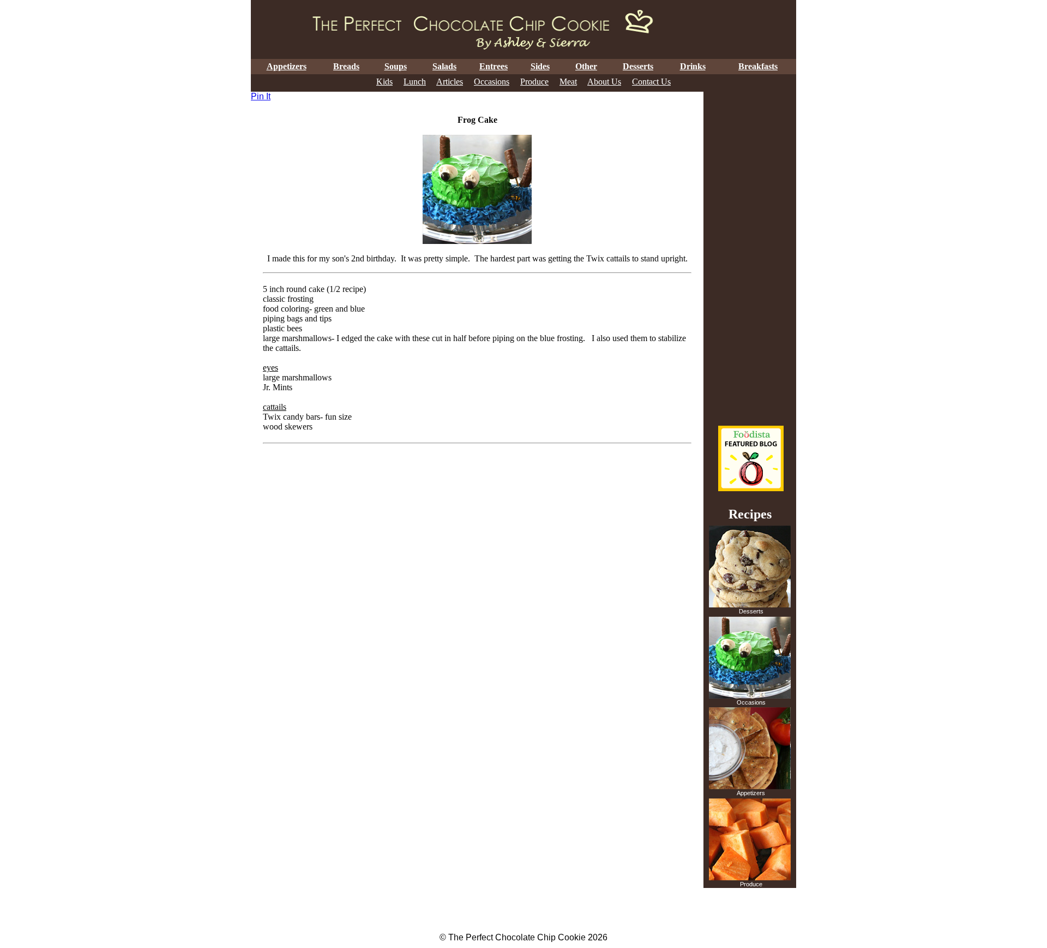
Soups (395, 66)
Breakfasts (758, 66)
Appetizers (286, 66)
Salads (444, 66)
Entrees (493, 66)
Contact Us (651, 81)
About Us (604, 81)
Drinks (693, 66)
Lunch (415, 81)
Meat (568, 81)
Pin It (260, 96)
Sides (540, 66)
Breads (346, 66)
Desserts (638, 66)
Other (586, 66)
